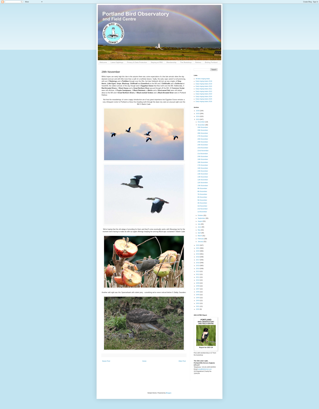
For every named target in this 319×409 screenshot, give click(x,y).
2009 (198, 283)
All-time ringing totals (203, 79)
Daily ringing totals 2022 (204, 91)
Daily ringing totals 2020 (204, 86)
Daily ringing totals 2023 (204, 94)
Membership (171, 62)
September (202, 218)
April (199, 233)
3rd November (202, 206)
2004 (198, 298)
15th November (203, 171)
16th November (203, 168)
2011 (198, 277)
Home (144, 361)
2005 (198, 295)
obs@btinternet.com (205, 369)
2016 (198, 263)
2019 (198, 254)
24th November (203, 145)
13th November (203, 177)
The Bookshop (186, 62)
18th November (203, 162)
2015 (198, 265)
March (200, 236)
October (200, 215)
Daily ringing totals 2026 (204, 101)
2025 (198, 113)
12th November (203, 180)
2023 (198, 119)
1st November (202, 212)
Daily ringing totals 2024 (204, 96)
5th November (202, 200)
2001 (198, 306)
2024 (198, 116)
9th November (202, 188)
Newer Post (106, 361)
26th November (203, 139)
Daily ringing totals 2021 (204, 89)
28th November (203, 133)
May (199, 230)
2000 (198, 309)
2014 (198, 268)
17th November (203, 165)
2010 (198, 280)
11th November (203, 182)
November (201, 125)
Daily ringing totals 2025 (204, 99)
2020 (198, 251)
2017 (198, 260)
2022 (198, 245)
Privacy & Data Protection (137, 62)
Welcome (103, 62)
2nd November (203, 209)
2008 (198, 286)
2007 (198, 289)
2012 (198, 274)
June (199, 227)
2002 (198, 303)
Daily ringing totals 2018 (204, 81)
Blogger (168, 393)
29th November (203, 130)
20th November (203, 156)
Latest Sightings (117, 62)
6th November (202, 197)
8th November (202, 191)
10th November (203, 185)
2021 (198, 248)
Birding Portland (211, 62)
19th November (203, 159)
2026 (198, 111)
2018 (198, 257)
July (199, 224)
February (201, 239)
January (201, 241)
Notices (198, 62)
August (200, 221)
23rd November (203, 148)
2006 (198, 292)
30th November (203, 127)
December (201, 122)
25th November (203, 142)
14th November (203, 174)
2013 (198, 271)
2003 (198, 300)
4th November (202, 203)
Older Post (182, 361)
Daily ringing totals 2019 (204, 84)
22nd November (203, 151)
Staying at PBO (157, 62)
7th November (202, 194)
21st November (203, 153)
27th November (203, 136)
